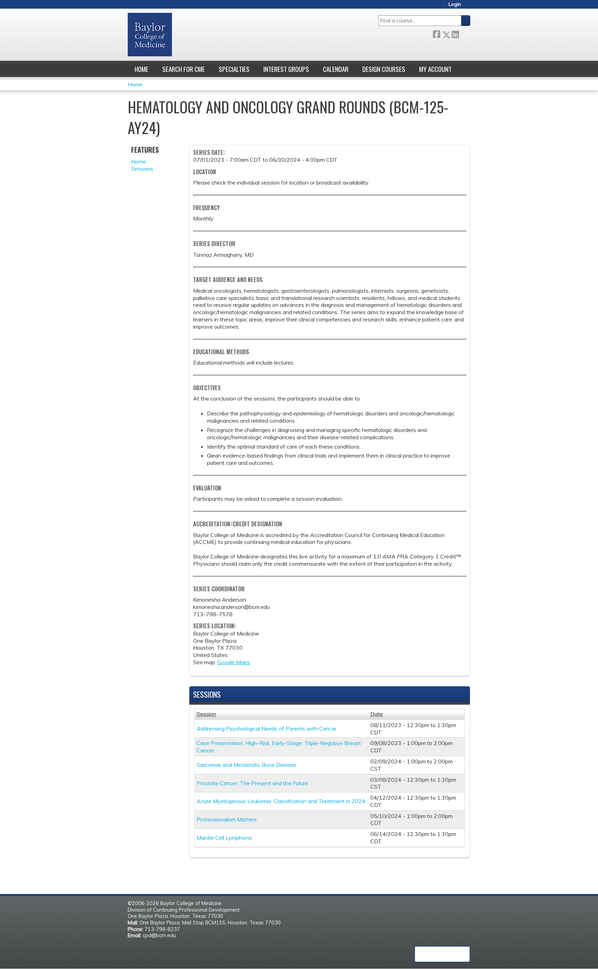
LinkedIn (455, 33)
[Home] (150, 34)
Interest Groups (286, 69)
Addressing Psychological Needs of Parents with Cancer (267, 728)
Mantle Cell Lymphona (224, 837)
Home (141, 69)
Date (376, 714)
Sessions (142, 168)
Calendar (335, 69)
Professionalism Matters (227, 819)
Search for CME (183, 69)
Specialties (234, 69)
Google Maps (233, 662)
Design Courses (383, 69)
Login (454, 4)
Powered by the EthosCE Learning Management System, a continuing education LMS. (442, 954)
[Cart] (468, 7)
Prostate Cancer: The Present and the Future (252, 783)
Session (206, 714)
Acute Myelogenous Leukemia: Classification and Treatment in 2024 (281, 801)
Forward (464, 33)
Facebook (436, 33)
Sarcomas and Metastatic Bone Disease (246, 764)
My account (435, 69)
